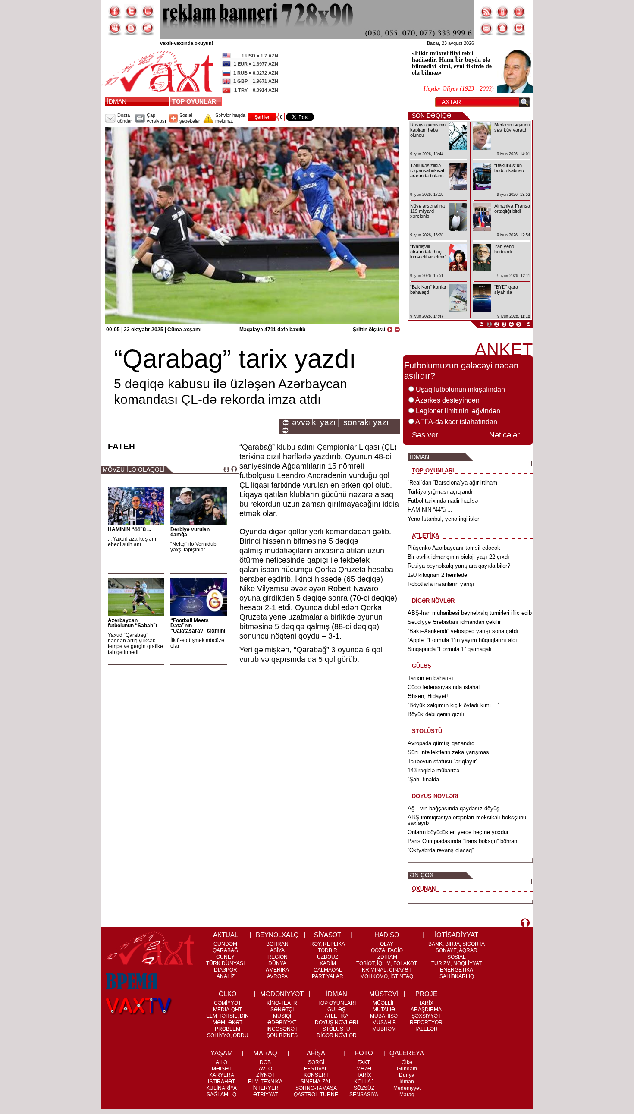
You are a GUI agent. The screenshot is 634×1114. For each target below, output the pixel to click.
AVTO (265, 1069)
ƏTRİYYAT (265, 1095)
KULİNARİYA (221, 1088)
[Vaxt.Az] (519, 28)
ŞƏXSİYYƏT (426, 1016)
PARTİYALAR (327, 976)
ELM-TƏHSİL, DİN (227, 1016)
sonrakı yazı (366, 422)
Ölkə (407, 1062)
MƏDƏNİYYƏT (282, 994)
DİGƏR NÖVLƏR (337, 1035)
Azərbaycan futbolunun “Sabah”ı (132, 623)
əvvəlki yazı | (316, 422)
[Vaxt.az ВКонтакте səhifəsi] (131, 28)
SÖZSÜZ (364, 1088)
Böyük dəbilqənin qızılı (436, 714)
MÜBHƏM (384, 1029)
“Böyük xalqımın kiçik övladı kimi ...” (453, 705)
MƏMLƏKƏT (227, 1023)
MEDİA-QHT (227, 1010)
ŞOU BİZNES (282, 1035)
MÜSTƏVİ (384, 994)
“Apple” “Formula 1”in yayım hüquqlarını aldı (462, 640)
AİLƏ (221, 1062)
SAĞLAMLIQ (221, 1095)
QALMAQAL (328, 970)
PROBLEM (227, 1029)
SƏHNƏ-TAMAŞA (316, 1088)
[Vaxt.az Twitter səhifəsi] (131, 11)
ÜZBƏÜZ (327, 957)
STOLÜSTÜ (336, 1029)
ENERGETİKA (456, 970)
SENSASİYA (363, 1095)
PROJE (426, 994)
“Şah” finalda (423, 779)
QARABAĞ (225, 950)
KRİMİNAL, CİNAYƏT (386, 970)
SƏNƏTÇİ (282, 1010)
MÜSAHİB (384, 1023)
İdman (406, 1082)
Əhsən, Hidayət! (428, 696)
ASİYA (277, 950)
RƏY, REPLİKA (327, 944)
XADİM (328, 963)
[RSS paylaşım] (486, 11)
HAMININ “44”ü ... (129, 529)
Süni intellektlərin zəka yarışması (449, 752)
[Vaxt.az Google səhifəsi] (147, 11)
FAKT (364, 1062)
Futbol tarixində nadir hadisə (443, 500)
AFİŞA (316, 1053)
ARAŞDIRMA (426, 1010)
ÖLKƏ (227, 994)
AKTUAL (225, 934)
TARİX (426, 1003)
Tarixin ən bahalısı (430, 678)
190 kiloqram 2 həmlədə (437, 575)
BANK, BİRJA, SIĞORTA (456, 944)
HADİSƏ (386, 934)
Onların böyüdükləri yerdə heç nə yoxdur (458, 832)
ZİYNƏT (265, 1075)
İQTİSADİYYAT (456, 934)
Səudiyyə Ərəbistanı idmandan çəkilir (454, 622)
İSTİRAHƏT (221, 1082)
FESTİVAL (316, 1069)
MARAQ (265, 1053)
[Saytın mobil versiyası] (503, 11)
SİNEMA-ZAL (316, 1082)
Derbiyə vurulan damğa (190, 532)
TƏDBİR (327, 950)
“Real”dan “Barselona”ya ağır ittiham (452, 482)
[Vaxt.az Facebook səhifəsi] (115, 11)
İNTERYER (265, 1088)
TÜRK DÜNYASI (225, 963)
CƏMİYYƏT (227, 1003)
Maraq (406, 1095)
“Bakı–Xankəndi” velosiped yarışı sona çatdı (463, 631)
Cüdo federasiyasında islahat (444, 687)
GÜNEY (225, 957)
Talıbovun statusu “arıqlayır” (442, 761)
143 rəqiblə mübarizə (433, 770)
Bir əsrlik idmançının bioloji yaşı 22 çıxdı (458, 557)
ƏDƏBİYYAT (281, 1023)
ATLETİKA (336, 1016)
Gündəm (407, 1069)
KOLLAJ (363, 1082)
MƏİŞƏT (222, 1069)
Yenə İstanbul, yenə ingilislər (443, 519)
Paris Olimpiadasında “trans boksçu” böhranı (463, 841)
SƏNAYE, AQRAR (456, 950)
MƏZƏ (363, 1069)
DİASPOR (225, 970)
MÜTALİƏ (384, 1010)
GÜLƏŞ (336, 1010)
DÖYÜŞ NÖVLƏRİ (336, 1023)
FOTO (364, 1053)
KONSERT (316, 1075)
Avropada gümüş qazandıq (441, 743)
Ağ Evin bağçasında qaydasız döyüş (453, 808)
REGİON (277, 957)
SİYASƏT (327, 934)
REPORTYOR (426, 1023)
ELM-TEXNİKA (265, 1082)
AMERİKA (277, 970)
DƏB (265, 1062)
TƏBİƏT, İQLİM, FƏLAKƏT (386, 963)
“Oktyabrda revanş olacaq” (441, 850)
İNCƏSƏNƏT (282, 1029)
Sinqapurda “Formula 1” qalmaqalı (450, 649)
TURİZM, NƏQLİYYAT (456, 963)
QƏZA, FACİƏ (387, 950)
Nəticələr (504, 435)
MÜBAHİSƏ (384, 1016)
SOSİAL (456, 957)
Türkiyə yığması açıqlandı (440, 491)
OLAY (386, 944)
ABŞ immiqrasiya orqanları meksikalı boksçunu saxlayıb (467, 820)
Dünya (406, 1075)
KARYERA (221, 1075)
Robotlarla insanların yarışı (441, 584)
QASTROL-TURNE (316, 1095)
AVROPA (277, 976)
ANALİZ (226, 976)
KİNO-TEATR (282, 1003)
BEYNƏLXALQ (277, 934)
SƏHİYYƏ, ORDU (227, 1035)
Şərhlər (262, 117)
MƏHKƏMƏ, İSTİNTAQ (386, 976)
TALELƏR (426, 1029)
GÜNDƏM (225, 944)
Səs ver (425, 435)
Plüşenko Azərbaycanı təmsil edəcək (454, 547)
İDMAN (116, 101)
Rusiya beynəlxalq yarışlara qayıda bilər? (459, 566)
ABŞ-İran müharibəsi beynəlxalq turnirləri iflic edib (470, 613)
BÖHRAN (277, 944)
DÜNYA (277, 963)
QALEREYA (406, 1053)
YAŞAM (221, 1053)
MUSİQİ (282, 1016)
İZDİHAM (386, 957)
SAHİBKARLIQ (456, 976)
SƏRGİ (316, 1062)
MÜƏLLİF (384, 1003)
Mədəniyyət (407, 1088)
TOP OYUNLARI (196, 101)
